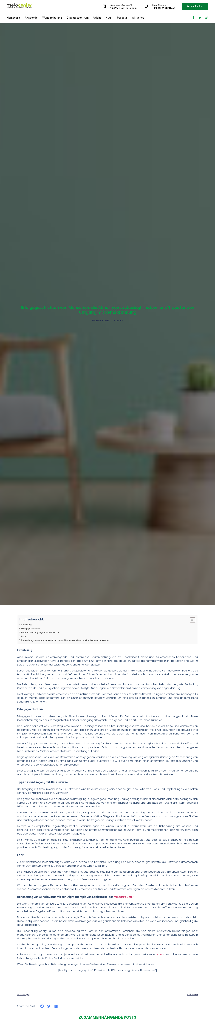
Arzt (159, 954)
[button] (42, 1006)
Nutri (109, 17)
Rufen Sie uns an (159, 5)
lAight (97, 17)
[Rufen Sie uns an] (146, 6)
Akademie (31, 17)
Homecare (13, 17)
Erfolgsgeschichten (30, 629)
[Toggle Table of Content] (191, 620)
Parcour (122, 17)
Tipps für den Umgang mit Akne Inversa (40, 632)
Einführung (26, 625)
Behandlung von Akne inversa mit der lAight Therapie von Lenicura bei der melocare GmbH (65, 640)
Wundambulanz (52, 17)
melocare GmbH (124, 896)
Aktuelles (138, 17)
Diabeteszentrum (78, 17)
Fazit (23, 636)
